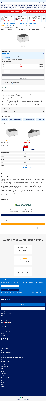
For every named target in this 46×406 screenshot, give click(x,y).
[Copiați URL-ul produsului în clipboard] (44, 27)
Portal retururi (23, 308)
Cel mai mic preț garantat (8, 83)
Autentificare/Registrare (6, 57)
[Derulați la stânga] (1, 11)
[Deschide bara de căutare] (37, 2)
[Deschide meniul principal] (1, 3)
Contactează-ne (23, 304)
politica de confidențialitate (32, 292)
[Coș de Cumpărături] (44, 2)
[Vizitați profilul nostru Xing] (7, 339)
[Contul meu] (41, 2)
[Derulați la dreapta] (44, 11)
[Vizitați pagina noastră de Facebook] (3, 339)
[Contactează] (39, 2)
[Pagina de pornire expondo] (2, 23)
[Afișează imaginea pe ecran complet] (44, 44)
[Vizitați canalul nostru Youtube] (1, 339)
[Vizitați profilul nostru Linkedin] (5, 339)
